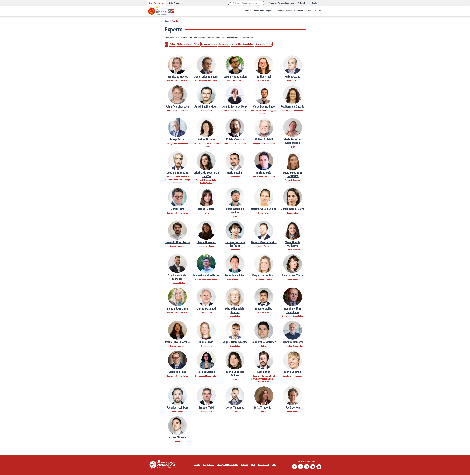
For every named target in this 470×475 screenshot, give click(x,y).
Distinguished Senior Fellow (188, 44)
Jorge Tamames (235, 407)
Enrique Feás (263, 172)
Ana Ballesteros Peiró (235, 106)
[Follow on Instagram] (306, 467)
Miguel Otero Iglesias (235, 342)
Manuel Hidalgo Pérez (206, 275)
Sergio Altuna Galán (235, 76)
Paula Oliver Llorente (177, 342)
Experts (269, 11)
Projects (280, 11)
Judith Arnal (264, 76)
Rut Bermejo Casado (292, 106)
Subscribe (302, 3)
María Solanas (292, 372)
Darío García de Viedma (235, 210)
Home (166, 21)
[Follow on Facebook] (294, 467)
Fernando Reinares (292, 342)
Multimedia (298, 11)
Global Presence (174, 3)
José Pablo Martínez (264, 342)
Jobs (274, 464)
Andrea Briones (206, 139)
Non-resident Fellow (264, 44)
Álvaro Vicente (177, 437)
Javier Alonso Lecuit (206, 76)
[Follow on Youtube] (318, 467)
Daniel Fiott (177, 209)
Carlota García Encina (263, 209)
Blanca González (206, 242)
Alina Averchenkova (177, 106)
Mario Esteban (235, 172)
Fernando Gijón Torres (177, 242)
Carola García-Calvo (292, 209)
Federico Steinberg (177, 407)
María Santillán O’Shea (235, 373)
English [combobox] (315, 3)
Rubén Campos (235, 139)
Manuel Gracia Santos (264, 242)
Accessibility (263, 464)
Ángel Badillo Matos (206, 106)
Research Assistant (209, 44)
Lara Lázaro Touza (292, 275)
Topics (246, 11)
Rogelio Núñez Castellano (292, 310)
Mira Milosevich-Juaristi (235, 310)
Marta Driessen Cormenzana (292, 141)
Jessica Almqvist (177, 76)
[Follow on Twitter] (300, 467)
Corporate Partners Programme (282, 3)
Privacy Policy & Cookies (227, 464)
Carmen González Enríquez (235, 243)
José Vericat (292, 407)
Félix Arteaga (292, 76)
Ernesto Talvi (206, 407)
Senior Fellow (224, 44)
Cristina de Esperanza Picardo (206, 174)
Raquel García (206, 209)
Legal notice (208, 464)
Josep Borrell (177, 139)
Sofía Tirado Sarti (263, 407)
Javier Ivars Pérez (235, 275)
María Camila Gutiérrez (292, 243)
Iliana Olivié (206, 342)
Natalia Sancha (206, 372)
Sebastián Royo (177, 372)
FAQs (253, 464)
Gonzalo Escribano (177, 172)
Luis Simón (263, 372)
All (166, 44)
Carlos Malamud (206, 308)
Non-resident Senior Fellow (242, 44)
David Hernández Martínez (177, 277)
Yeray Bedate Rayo (264, 106)
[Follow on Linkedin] (312, 467)
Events (289, 11)
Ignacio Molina (263, 308)
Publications (259, 11)
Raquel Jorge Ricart (263, 275)
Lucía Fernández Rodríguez (292, 174)
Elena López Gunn (177, 308)
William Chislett (264, 139)
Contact (197, 464)
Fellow (172, 44)
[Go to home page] (163, 9)
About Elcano (313, 11)
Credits (244, 464)
